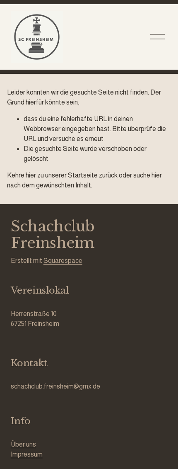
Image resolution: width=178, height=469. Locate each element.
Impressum (27, 454)
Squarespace (62, 260)
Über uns (23, 444)
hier (31, 175)
